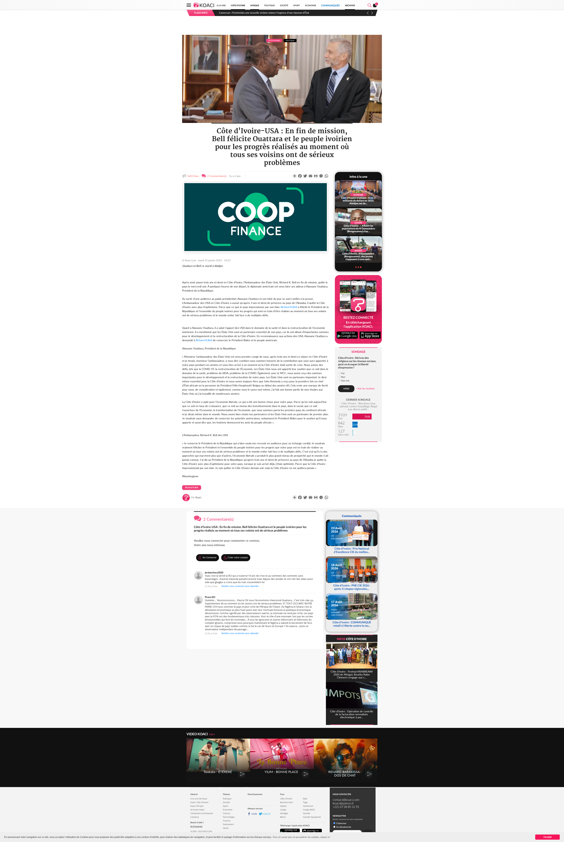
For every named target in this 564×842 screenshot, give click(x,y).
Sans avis (345, 380)
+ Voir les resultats (365, 388)
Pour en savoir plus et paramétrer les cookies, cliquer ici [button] (301, 837)
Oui (342, 373)
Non (343, 377)
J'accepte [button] (547, 837)
